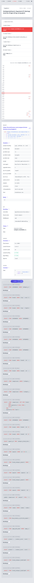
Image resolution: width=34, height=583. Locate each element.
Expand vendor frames (9, 21)
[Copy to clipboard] (29, 132)
